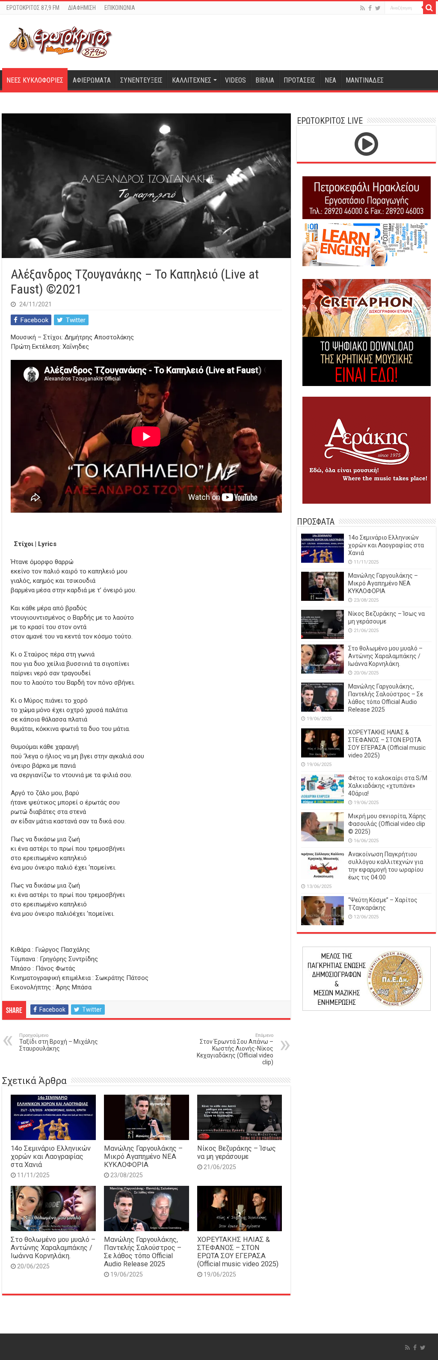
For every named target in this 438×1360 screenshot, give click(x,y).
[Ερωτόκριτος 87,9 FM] (61, 41)
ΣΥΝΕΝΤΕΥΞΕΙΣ (141, 80)
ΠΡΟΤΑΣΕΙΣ (299, 80)
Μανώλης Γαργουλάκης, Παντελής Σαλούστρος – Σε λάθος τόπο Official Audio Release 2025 (142, 1251)
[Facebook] (370, 8)
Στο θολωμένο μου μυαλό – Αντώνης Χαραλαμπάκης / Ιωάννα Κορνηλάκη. (53, 1247)
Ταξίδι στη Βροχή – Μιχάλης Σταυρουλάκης (58, 1042)
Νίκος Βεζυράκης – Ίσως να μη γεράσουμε (236, 1152)
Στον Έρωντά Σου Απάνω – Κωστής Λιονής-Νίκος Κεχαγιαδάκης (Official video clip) (235, 1049)
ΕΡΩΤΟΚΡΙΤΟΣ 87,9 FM (32, 7)
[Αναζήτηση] (429, 7)
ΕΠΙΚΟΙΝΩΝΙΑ (119, 7)
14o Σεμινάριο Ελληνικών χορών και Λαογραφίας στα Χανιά (51, 1156)
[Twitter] (378, 8)
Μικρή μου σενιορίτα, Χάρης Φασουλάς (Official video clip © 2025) (387, 824)
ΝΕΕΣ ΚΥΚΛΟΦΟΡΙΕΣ (34, 80)
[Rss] (362, 8)
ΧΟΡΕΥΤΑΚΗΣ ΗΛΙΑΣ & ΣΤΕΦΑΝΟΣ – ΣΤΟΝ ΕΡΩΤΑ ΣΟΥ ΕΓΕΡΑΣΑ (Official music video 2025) (237, 1251)
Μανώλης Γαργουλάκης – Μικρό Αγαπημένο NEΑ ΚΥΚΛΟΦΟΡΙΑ (143, 1156)
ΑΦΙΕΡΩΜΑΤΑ (92, 80)
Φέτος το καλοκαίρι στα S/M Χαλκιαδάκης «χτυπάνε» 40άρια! (387, 786)
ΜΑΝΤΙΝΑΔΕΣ (365, 80)
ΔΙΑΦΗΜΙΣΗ (82, 7)
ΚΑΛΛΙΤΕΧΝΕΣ (191, 80)
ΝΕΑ (330, 80)
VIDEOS (235, 80)
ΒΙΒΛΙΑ (264, 80)
